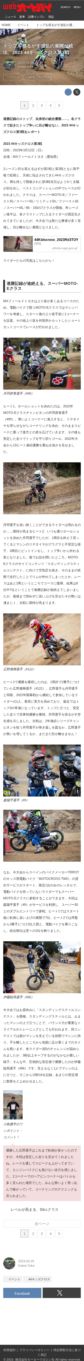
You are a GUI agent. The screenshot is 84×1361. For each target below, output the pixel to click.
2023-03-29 (26, 62)
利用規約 (9, 1350)
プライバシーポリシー (34, 1350)
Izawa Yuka (25, 66)
